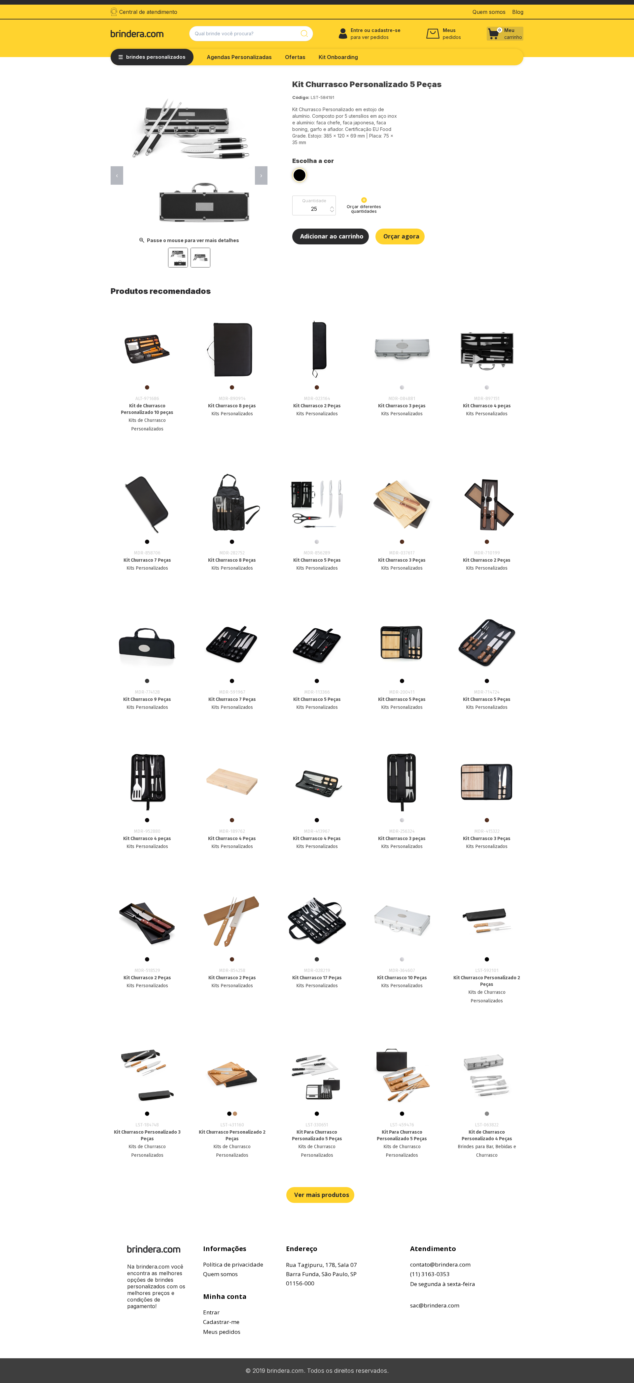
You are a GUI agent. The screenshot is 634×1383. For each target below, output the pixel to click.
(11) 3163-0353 (430, 1274)
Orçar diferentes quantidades (364, 209)
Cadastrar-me (221, 1322)
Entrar (211, 1312)
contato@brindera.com (440, 1264)
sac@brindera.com (434, 1305)
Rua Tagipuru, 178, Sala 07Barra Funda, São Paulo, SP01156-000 (321, 1274)
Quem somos (220, 1274)
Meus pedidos (221, 1332)
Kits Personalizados (232, 414)
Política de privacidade (233, 1264)
